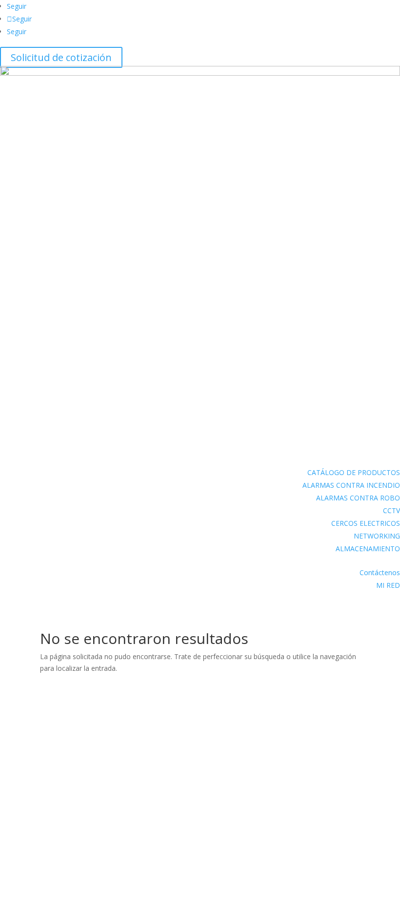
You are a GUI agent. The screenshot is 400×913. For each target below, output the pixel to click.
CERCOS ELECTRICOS (365, 523)
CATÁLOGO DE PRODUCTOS (353, 472)
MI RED (388, 585)
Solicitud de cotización (61, 57)
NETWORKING (377, 535)
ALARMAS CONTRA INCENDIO (351, 485)
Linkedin (30, 783)
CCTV (391, 510)
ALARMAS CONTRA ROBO (358, 497)
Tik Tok (28, 814)
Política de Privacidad (40, 883)
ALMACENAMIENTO (368, 548)
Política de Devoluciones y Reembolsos (69, 858)
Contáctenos (380, 572)
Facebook (32, 752)
